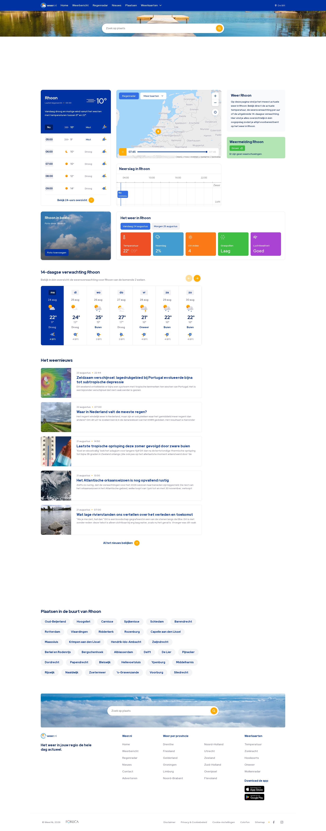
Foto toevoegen (56, 252)
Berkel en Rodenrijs (58, 652)
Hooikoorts (251, 758)
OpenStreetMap (216, 157)
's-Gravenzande (128, 672)
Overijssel (210, 771)
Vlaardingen (79, 632)
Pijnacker (188, 652)
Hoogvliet (83, 621)
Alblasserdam (123, 652)
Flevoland (210, 778)
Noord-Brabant (173, 778)
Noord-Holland (213, 744)
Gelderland (170, 758)
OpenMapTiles (205, 157)
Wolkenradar (252, 771)
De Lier (166, 652)
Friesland (169, 751)
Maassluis (51, 642)
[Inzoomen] (215, 96)
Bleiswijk (105, 662)
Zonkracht (251, 751)
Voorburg (156, 672)
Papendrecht (79, 662)
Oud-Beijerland (55, 621)
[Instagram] (281, 822)
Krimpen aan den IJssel (84, 642)
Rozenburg (132, 632)
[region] (168, 124)
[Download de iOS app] (254, 789)
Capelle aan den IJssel (166, 632)
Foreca (186, 157)
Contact (127, 771)
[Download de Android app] (254, 797)
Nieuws (127, 764)
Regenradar (129, 758)
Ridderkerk (106, 632)
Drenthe (168, 744)
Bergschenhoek (92, 652)
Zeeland (209, 758)
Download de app (256, 781)
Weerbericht (130, 751)
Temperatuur (253, 744)
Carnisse (107, 621)
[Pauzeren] (122, 152)
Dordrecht (52, 662)
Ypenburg (158, 662)
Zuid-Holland (212, 764)
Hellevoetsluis (131, 662)
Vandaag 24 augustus (135, 226)
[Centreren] (215, 112)
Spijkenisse (131, 621)
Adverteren (129, 778)
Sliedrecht (181, 672)
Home (126, 744)
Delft (147, 652)
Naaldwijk (71, 672)
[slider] (146, 152)
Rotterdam (52, 632)
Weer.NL (179, 157)
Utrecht (209, 751)
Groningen (170, 764)
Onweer (249, 764)
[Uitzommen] (215, 102)
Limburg (168, 771)
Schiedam (157, 621)
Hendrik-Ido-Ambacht (126, 642)
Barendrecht (183, 621)
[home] (50, 5)
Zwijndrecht (160, 642)
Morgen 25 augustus (165, 226)
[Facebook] (273, 822)
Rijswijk (50, 672)
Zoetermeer (97, 672)
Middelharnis (185, 662)
